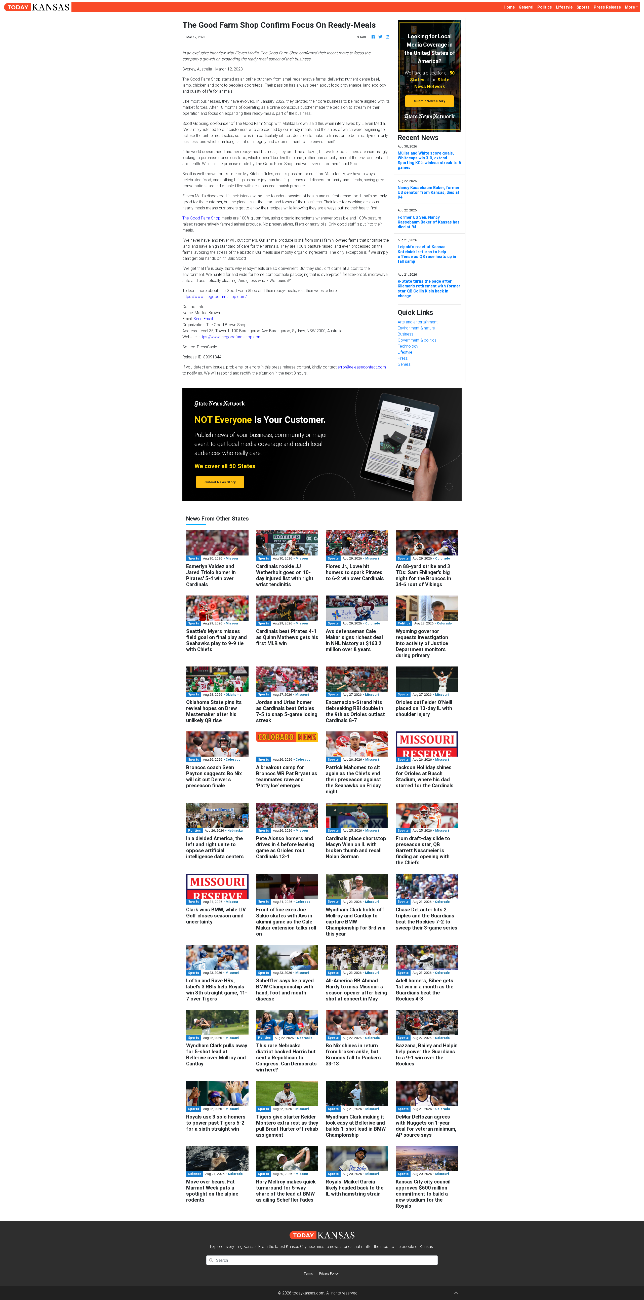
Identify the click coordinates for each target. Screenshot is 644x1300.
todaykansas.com (308, 1292)
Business (405, 334)
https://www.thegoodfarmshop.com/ (214, 296)
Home (510, 7)
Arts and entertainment (417, 321)
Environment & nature (416, 327)
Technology (408, 346)
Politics (544, 7)
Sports (583, 7)
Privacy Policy (329, 1273)
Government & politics (417, 340)
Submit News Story (429, 101)
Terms (308, 1273)
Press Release (607, 7)
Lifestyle (564, 7)
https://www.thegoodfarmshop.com (229, 336)
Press (403, 358)
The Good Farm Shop (201, 217)
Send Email (203, 318)
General (526, 7)
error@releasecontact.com (362, 366)
